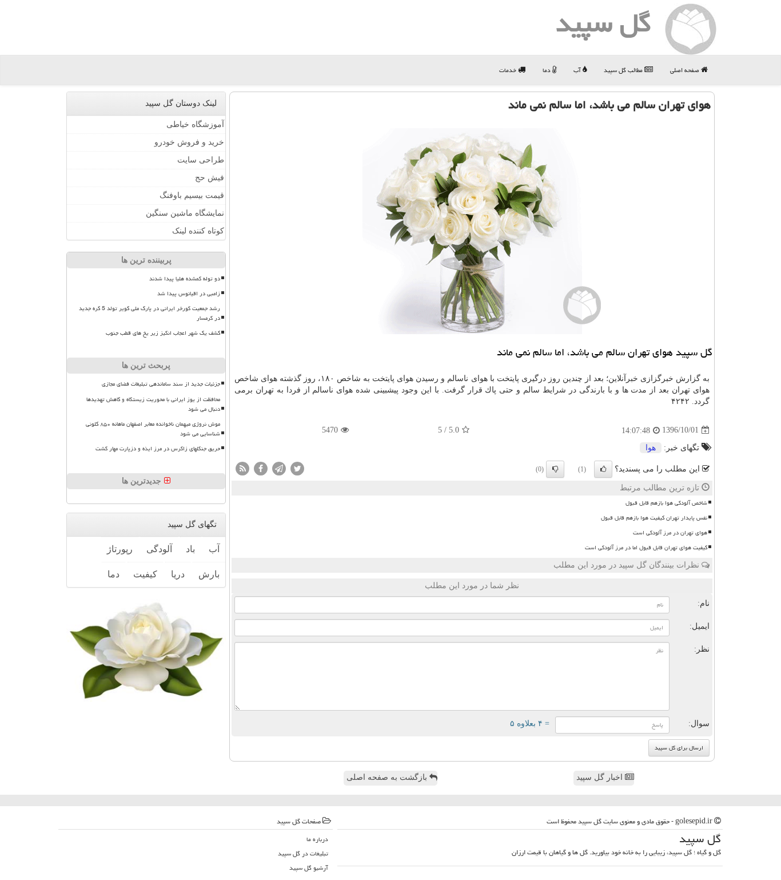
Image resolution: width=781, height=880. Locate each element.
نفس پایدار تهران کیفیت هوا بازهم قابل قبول (654, 518)
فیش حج (209, 177)
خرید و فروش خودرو (189, 142)
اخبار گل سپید (600, 777)
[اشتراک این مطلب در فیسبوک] (261, 467)
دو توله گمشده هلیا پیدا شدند (184, 278)
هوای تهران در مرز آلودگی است (670, 532)
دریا (178, 574)
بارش (209, 574)
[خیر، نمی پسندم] (555, 469)
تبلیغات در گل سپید (303, 853)
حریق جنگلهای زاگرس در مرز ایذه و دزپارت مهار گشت (157, 448)
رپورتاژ (120, 549)
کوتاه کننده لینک (198, 231)
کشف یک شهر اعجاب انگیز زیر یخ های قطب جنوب (163, 333)
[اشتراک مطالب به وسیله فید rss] (242, 467)
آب (578, 70)
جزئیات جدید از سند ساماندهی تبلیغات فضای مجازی (161, 384)
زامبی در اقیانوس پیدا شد (188, 293)
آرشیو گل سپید (308, 868)
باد (190, 549)
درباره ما (317, 839)
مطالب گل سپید (624, 70)
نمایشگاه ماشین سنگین (185, 213)
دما (547, 70)
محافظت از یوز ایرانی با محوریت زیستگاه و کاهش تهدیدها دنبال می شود (153, 404)
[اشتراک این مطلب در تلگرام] (279, 467)
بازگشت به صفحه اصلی (387, 777)
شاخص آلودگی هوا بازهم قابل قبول (666, 503)
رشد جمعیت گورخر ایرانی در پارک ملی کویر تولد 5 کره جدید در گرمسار (149, 313)
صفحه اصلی (685, 70)
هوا (650, 447)
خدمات (508, 70)
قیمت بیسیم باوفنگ (192, 195)
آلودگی (159, 549)
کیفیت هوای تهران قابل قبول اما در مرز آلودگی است (646, 547)
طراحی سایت (200, 160)
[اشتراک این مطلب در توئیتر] (297, 467)
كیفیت (145, 574)
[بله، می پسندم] (603, 469)
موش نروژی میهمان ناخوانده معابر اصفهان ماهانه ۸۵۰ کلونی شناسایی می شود (153, 428)
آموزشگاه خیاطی (195, 124)
